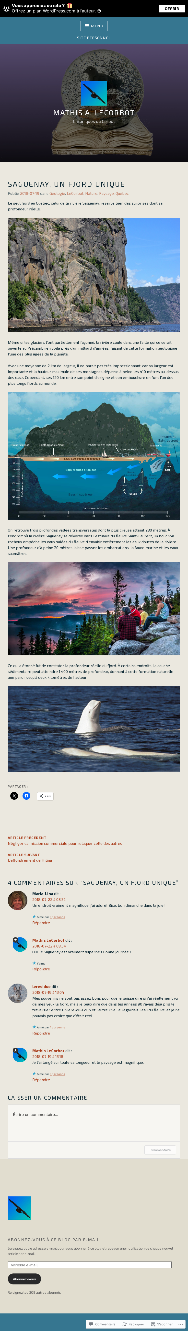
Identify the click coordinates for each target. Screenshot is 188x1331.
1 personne (57, 916)
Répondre (41, 922)
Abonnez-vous (24, 1279)
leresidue (41, 986)
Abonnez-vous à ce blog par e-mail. (54, 1239)
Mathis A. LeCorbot (94, 112)
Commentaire (160, 1150)
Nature (91, 193)
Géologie (57, 193)
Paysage (106, 193)
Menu (97, 25)
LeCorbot (75, 193)
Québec (122, 193)
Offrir (172, 8)
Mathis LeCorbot (48, 940)
